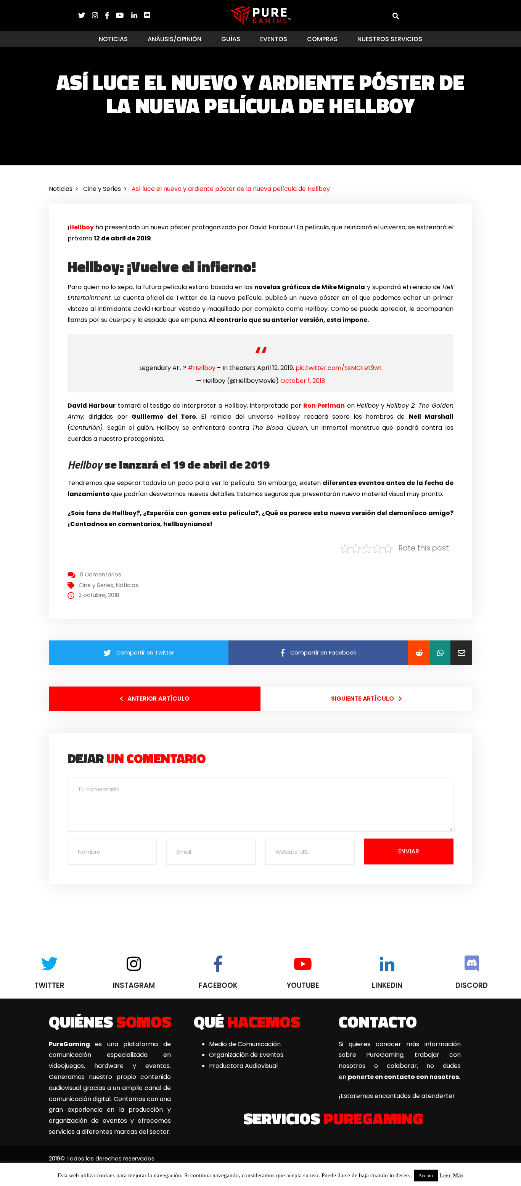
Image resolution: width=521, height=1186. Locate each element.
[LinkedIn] (137, 15)
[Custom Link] (147, 15)
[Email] (461, 653)
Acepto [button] (425, 1175)
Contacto (378, 1021)
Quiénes (110, 1021)
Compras (322, 39)
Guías (230, 39)
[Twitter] (85, 15)
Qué (247, 1021)
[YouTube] (123, 15)
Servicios (333, 1118)
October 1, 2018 (302, 380)
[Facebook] (110, 15)
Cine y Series (96, 585)
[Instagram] (98, 15)
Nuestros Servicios (389, 39)
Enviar (408, 851)
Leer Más (451, 1175)
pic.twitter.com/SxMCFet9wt (339, 367)
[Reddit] (419, 653)
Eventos (273, 39)
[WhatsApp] (440, 653)
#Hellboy (201, 367)
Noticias (113, 39)
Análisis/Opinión (174, 39)
